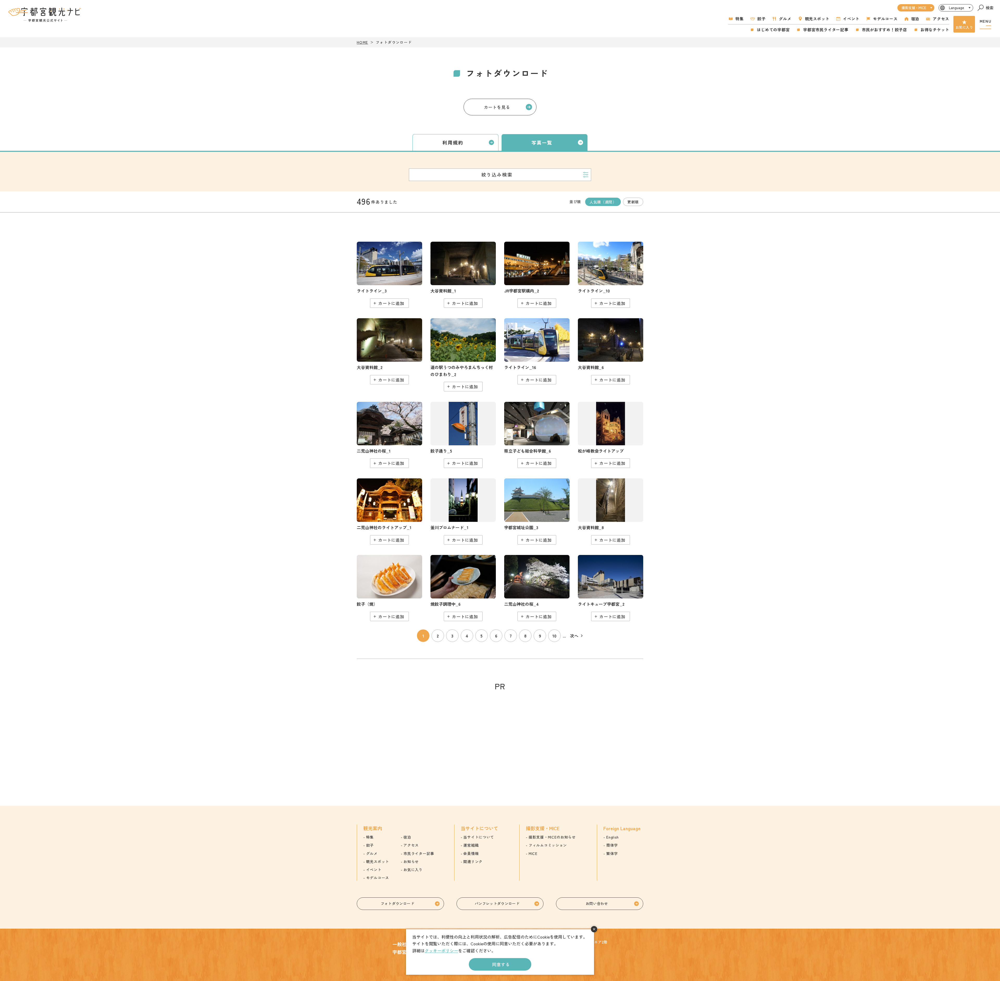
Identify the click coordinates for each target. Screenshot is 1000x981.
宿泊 (915, 18)
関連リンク (473, 861)
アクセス (941, 18)
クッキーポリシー (441, 950)
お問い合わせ (597, 903)
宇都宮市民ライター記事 (825, 29)
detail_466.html (537, 351)
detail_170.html (463, 511)
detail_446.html (389, 275)
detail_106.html (463, 354)
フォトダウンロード (397, 903)
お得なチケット (935, 29)
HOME (362, 42)
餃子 (761, 18)
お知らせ (411, 861)
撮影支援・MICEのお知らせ (552, 837)
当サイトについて (478, 837)
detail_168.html (389, 511)
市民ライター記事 (418, 853)
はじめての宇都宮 (773, 29)
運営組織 (471, 845)
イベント (851, 18)
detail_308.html (389, 588)
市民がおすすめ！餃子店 (884, 29)
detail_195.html (610, 435)
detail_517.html (610, 351)
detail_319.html (463, 588)
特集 (739, 18)
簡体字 (612, 845)
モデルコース (885, 18)
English (612, 837)
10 (554, 636)
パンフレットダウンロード (497, 903)
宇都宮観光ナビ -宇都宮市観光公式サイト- (45, 14)
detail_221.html (389, 351)
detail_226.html (610, 511)
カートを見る (497, 107)
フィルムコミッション (548, 845)
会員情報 (471, 853)
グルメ (785, 18)
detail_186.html (463, 435)
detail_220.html (463, 275)
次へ (574, 636)
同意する (501, 964)
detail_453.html (610, 275)
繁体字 (612, 853)
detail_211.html (537, 511)
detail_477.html (537, 435)
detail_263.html (610, 588)
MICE (533, 853)
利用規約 (453, 142)
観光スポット (817, 18)
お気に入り (964, 27)
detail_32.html (537, 588)
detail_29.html (389, 435)
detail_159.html (537, 275)
